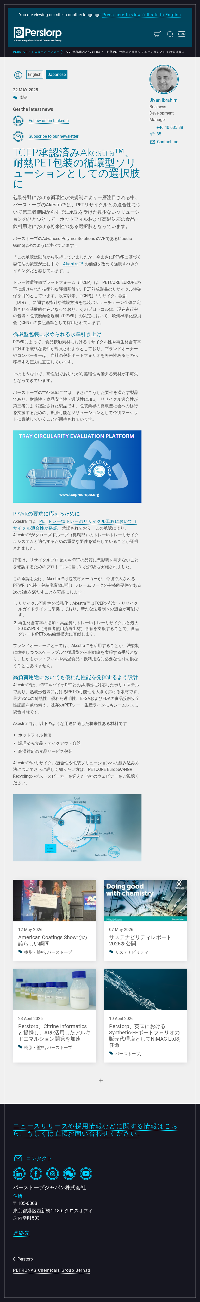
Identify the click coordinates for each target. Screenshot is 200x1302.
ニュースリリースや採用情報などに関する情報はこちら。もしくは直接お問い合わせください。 (95, 1130)
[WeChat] (69, 1173)
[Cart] (157, 34)
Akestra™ (73, 263)
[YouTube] (86, 1173)
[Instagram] (52, 1173)
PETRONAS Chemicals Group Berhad (51, 1270)
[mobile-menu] (182, 34)
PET (43, 521)
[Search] (170, 34)
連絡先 (21, 1233)
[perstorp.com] (40, 35)
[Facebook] (36, 1173)
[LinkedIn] (19, 1173)
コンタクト (39, 1158)
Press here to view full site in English (141, 14)
